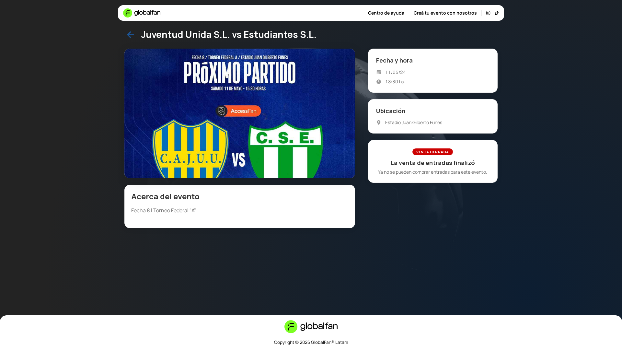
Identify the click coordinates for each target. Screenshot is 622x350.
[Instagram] (488, 13)
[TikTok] (497, 13)
